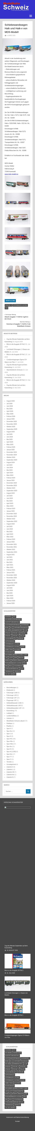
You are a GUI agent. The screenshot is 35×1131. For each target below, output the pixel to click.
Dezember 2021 (12, 544)
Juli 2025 (9, 434)
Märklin (7, 660)
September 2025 (12, 429)
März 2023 (10, 506)
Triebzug (17, 671)
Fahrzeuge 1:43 (12, 695)
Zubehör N (10, 777)
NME (26, 660)
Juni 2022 (10, 529)
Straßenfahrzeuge (12, 668)
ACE (14, 616)
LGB (6, 657)
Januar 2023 (11, 511)
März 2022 (10, 536)
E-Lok (25, 630)
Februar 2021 (11, 570)
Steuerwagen (18, 665)
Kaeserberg (10, 710)
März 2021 (10, 567)
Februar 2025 (11, 447)
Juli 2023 (9, 496)
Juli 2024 (9, 465)
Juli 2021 (9, 557)
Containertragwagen (21, 627)
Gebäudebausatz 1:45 (14, 705)
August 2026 (11, 401)
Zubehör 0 (10, 767)
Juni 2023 (10, 498)
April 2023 (10, 503)
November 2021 (12, 547)
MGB (15, 657)
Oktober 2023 (11, 488)
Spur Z (9, 759)
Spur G (9, 736)
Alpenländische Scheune (15, 370)
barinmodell (25, 624)
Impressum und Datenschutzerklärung (17, 1117)
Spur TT (9, 756)
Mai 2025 (9, 439)
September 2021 (12, 552)
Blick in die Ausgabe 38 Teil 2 (16, 380)
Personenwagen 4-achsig (13, 663)
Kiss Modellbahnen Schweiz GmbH (16, 655)
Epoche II (8, 633)
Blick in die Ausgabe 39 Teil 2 (16, 344)
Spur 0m (9, 731)
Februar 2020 (11, 600)
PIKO (24, 663)
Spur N (9, 749)
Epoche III (15, 633)
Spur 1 (9, 733)
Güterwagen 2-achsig (12, 644)
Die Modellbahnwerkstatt (14, 630)
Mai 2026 (9, 408)
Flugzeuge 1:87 (12, 700)
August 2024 (11, 462)
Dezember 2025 (12, 421)
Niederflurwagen (17, 660)
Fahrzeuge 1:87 (12, 698)
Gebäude (21, 638)
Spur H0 (9, 739)
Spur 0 (9, 728)
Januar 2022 (11, 542)
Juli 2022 (9, 526)
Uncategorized (11, 764)
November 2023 (12, 485)
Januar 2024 (11, 480)
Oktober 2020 (11, 580)
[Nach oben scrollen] (31, 1127)
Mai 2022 (9, 531)
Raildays (9, 723)
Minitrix (21, 657)
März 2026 (10, 414)
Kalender (17, 649)
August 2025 (11, 432)
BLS (11, 627)
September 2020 (12, 583)
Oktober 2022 (11, 519)
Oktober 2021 (11, 549)
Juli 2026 (9, 403)
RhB (6, 308)
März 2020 (10, 598)
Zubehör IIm (10, 774)
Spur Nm (9, 754)
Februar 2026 (11, 416)
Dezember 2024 (12, 452)
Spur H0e (10, 741)
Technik (9, 762)
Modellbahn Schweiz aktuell (15, 721)
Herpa (23, 646)
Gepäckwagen (9, 641)
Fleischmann (9, 638)
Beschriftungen (11, 687)
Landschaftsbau (12, 716)
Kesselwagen (9, 652)
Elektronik (10, 690)
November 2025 (12, 424)
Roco (10, 665)
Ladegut (9, 713)
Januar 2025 (11, 449)
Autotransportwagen (12, 624)
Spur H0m (10, 744)
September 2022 (12, 521)
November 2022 (12, 516)
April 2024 (10, 472)
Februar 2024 (11, 478)
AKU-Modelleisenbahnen (13, 619)
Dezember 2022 (12, 513)
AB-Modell (8, 616)
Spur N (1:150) (10, 300)
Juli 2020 (9, 588)
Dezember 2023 (12, 483)
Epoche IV (23, 633)
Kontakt (17, 1121)
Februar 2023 (11, 508)
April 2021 (10, 565)
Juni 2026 (10, 406)
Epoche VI (8, 305)
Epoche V (8, 635)
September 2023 (12, 490)
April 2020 (10, 595)
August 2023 (11, 493)
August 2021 (11, 554)
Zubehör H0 (10, 772)
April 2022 (10, 534)
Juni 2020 (10, 590)
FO (15, 638)
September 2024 (12, 460)
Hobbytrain (9, 649)
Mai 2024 (9, 470)
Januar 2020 (11, 603)
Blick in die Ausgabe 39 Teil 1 (16, 354)
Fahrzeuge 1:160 (12, 692)
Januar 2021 (11, 572)
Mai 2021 (9, 562)
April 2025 (10, 442)
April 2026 (10, 411)
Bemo (7, 627)
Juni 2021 (10, 560)
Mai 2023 (9, 501)
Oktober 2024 (11, 457)
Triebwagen (9, 671)
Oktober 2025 (11, 426)
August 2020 (11, 585)
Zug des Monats (10, 674)
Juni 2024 (10, 467)
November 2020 (12, 577)
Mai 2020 (9, 593)
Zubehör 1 (10, 769)
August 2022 (11, 524)
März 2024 (10, 475)
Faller (22, 635)
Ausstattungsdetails (12, 622)
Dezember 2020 (12, 575)
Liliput (11, 657)
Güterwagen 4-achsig (20, 305)
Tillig (22, 668)
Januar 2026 (11, 419)
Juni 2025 (10, 437)
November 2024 (12, 455)
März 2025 (10, 444)
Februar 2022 (11, 539)
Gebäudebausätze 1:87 (14, 708)
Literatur (9, 718)
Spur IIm (9, 746)
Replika (9, 726)
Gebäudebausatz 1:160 (14, 703)
